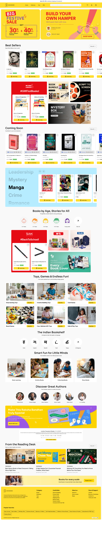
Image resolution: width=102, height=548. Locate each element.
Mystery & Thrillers (40, 511)
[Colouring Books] (63, 368)
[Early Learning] (16, 368)
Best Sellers (14, 511)
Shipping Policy (56, 497)
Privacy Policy (56, 494)
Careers (90, 492)
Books (26, 5)
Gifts (44, 5)
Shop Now (30, 302)
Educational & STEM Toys (88, 511)
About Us (74, 492)
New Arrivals (7, 511)
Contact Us (91, 496)
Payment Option (56, 501)
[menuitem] (26, 5)
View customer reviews (51, 439)
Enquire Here (88, 480)
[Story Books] (86, 368)
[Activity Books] (39, 368)
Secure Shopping (56, 492)
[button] (87, 5)
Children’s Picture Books (62, 511)
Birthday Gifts (22, 511)
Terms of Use (56, 496)
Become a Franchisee (93, 494)
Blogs (73, 496)
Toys (39, 5)
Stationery (33, 5)
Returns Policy (56, 499)
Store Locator (75, 494)
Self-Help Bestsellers (51, 511)
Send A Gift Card (13, 423)
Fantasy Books (7, 514)
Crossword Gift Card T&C (58, 502)
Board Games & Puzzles (75, 511)
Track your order (92, 497)
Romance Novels (30, 511)
